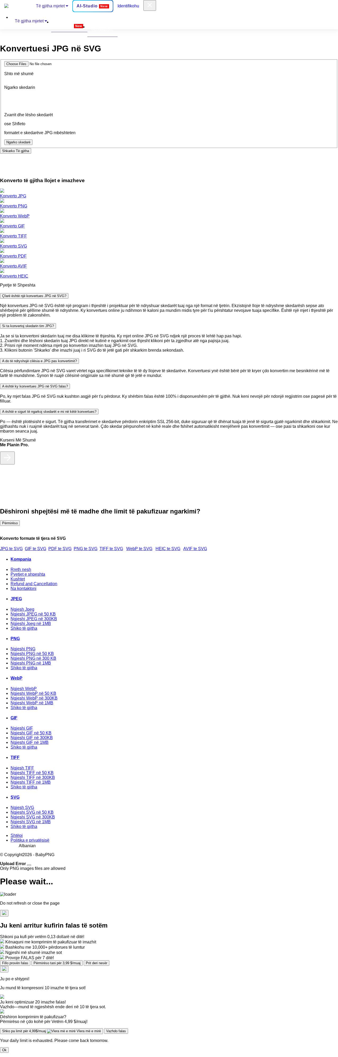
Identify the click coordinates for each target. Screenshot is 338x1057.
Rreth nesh (21, 569)
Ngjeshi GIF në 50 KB (31, 733)
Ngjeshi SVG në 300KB (33, 817)
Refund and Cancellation (34, 583)
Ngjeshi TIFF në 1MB (31, 782)
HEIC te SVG (168, 548)
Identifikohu (128, 6)
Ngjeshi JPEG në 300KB (34, 619)
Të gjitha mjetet (51, 6)
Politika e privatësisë (30, 840)
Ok (4, 1050)
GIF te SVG (35, 548)
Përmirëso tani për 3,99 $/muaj (57, 963)
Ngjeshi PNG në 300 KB (33, 658)
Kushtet (18, 579)
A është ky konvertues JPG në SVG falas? (35, 386)
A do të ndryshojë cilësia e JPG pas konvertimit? (39, 361)
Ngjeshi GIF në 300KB (32, 737)
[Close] (29, 865)
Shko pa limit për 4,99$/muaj (51, 1031)
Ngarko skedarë (18, 142)
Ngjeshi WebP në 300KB (34, 698)
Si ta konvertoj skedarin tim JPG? (28, 326)
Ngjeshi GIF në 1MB (30, 742)
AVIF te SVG (195, 548)
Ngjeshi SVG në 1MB (31, 822)
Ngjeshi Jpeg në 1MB (31, 623)
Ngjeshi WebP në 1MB (32, 703)
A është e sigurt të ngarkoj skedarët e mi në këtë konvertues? (49, 412)
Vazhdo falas (116, 1031)
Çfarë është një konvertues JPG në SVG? (34, 296)
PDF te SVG (60, 548)
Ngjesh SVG (22, 807)
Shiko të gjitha (24, 628)
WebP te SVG (139, 548)
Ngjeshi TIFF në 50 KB (32, 772)
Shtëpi (17, 835)
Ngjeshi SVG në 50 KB (32, 812)
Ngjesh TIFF (22, 768)
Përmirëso (10, 523)
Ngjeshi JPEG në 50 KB (33, 614)
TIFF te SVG (111, 548)
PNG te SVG (85, 548)
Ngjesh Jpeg (22, 609)
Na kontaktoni (23, 588)
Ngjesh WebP (24, 688)
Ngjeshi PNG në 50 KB (32, 653)
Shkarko (15, 151)
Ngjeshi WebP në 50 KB (33, 693)
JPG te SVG (11, 548)
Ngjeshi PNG (23, 649)
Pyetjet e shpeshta (28, 574)
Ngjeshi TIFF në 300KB (33, 777)
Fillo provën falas (15, 963)
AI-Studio (92, 6)
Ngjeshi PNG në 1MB (31, 663)
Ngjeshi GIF (22, 728)
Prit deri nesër (96, 963)
